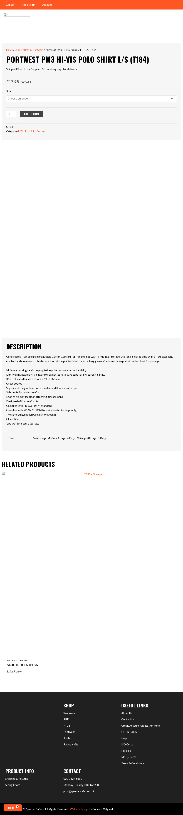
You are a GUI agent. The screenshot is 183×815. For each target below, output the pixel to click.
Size (8, 91)
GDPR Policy (129, 731)
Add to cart (31, 114)
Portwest (38, 49)
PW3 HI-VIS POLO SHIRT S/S (22, 665)
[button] (178, 5)
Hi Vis (66, 725)
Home (9, 49)
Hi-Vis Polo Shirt (27, 131)
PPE (66, 719)
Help (124, 738)
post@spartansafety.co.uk (78, 791)
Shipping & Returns (16, 778)
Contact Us (128, 719)
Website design (79, 809)
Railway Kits (70, 744)
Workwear (69, 713)
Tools (66, 738)
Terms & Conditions (132, 763)
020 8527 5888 (72, 778)
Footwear (69, 731)
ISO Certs (127, 744)
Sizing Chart (12, 784)
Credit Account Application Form (140, 725)
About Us (126, 713)
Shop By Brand (23, 49)
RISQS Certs (128, 757)
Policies (126, 750)
